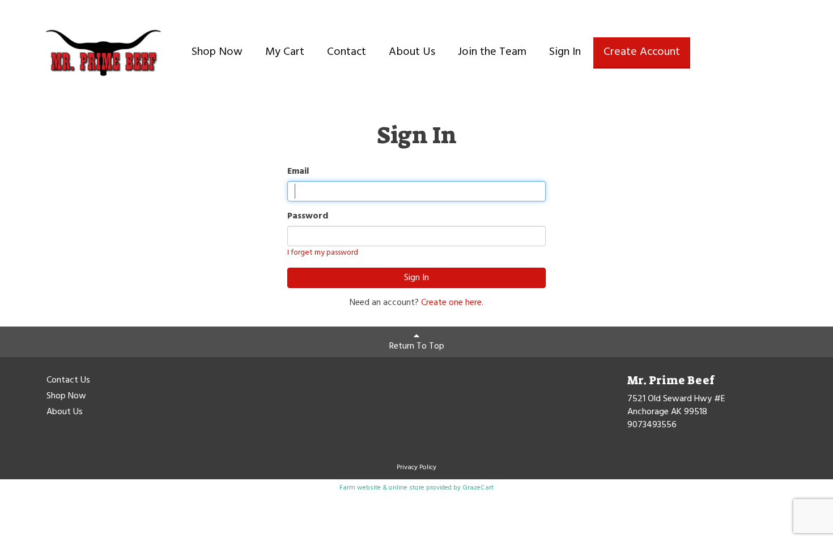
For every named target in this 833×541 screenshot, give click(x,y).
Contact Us (68, 381)
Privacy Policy (416, 467)
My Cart (284, 52)
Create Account (642, 52)
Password (307, 216)
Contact (346, 52)
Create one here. (452, 302)
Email (298, 171)
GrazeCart (478, 487)
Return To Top (416, 346)
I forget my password (322, 252)
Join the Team (492, 52)
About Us (412, 52)
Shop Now (217, 52)
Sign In (565, 52)
